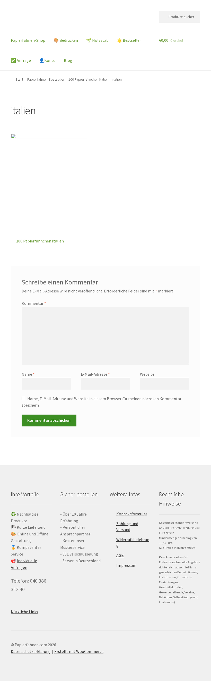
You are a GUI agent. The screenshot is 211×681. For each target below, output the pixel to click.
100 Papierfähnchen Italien (88, 79)
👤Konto (47, 60)
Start (19, 79)
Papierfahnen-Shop (28, 40)
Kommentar (34, 303)
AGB (120, 555)
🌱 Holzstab (97, 40)
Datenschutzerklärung (31, 651)
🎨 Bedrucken (66, 40)
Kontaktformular (131, 513)
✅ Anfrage (21, 60)
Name (28, 374)
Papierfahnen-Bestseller (46, 79)
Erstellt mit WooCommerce (78, 651)
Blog (68, 60)
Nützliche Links (24, 611)
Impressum (126, 565)
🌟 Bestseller (129, 40)
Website (147, 374)
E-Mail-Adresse (95, 374)
